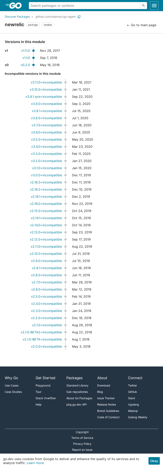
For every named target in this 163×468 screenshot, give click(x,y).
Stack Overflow (46, 398)
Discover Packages (17, 16)
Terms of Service (82, 437)
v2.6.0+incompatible (46, 289)
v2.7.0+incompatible (47, 282)
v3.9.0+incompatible (46, 104)
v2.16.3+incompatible (46, 182)
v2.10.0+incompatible (46, 254)
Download (103, 385)
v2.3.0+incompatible (46, 311)
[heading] (17, 5)
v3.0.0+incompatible (46, 175)
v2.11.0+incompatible (46, 246)
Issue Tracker (106, 398)
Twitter (132, 385)
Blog (100, 391)
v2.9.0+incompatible (46, 261)
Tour (38, 391)
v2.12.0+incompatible (46, 239)
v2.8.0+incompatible (46, 275)
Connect (135, 378)
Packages (74, 378)
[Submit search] (143, 5)
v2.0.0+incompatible (46, 346)
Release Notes (106, 404)
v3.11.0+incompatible (46, 82)
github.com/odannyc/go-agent (56, 16)
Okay (154, 461)
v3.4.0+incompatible (46, 147)
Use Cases (11, 385)
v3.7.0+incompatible (47, 125)
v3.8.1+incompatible (47, 111)
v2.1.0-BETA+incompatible (42, 339)
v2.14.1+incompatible (46, 218)
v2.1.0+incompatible (47, 325)
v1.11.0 (25, 51)
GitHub (132, 391)
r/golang (133, 404)
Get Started (45, 378)
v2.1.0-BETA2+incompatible (41, 332)
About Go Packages (79, 398)
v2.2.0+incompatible (46, 318)
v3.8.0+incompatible (46, 118)
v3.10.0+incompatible (46, 89)
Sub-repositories (77, 391)
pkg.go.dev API (76, 404)
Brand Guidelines (108, 410)
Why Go (11, 378)
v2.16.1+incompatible (46, 197)
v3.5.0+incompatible (46, 139)
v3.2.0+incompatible (46, 161)
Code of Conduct (108, 417)
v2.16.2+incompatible (46, 189)
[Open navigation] (154, 6)
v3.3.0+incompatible (46, 154)
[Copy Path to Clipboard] (79, 16)
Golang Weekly (137, 417)
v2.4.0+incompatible (46, 304)
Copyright (82, 432)
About (102, 378)
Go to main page (143, 25)
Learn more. (36, 463)
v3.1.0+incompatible (47, 168)
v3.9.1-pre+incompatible (43, 97)
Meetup (133, 410)
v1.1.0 (26, 58)
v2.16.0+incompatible (46, 204)
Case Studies (13, 391)
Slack (131, 398)
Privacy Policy (82, 443)
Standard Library (77, 385)
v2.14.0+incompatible (46, 225)
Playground (43, 385)
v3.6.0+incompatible (46, 132)
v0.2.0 (25, 65)
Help (39, 404)
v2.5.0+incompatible (46, 296)
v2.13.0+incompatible (46, 232)
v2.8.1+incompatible (47, 268)
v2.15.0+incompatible (46, 211)
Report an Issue (82, 449)
